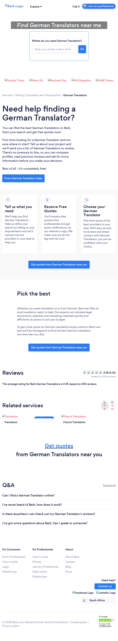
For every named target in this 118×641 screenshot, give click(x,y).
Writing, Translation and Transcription (38, 95)
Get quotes (59, 445)
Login (5, 567)
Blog (68, 567)
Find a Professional (13, 557)
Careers (70, 562)
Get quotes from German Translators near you (59, 264)
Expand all (109, 485)
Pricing (36, 562)
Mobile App (9, 572)
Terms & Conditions (56, 622)
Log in (76, 6)
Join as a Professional (45, 567)
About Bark (72, 557)
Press (68, 572)
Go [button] (82, 49)
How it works (10, 562)
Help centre (39, 572)
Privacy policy (11, 626)
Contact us (105, 586)
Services (7, 95)
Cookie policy (79, 622)
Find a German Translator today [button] (23, 178)
